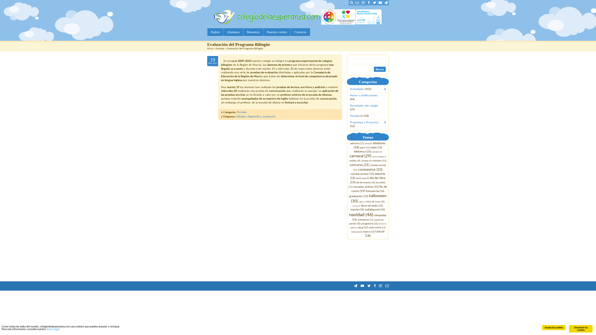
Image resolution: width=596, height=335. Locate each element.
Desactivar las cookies (581, 328)
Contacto (300, 32)
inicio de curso (375, 202)
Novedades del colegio (364, 106)
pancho (379, 220)
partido (355, 224)
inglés (362, 202)
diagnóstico (254, 116)
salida (353, 228)
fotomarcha (375, 191)
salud (362, 227)
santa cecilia (377, 227)
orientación (366, 220)
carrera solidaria (379, 157)
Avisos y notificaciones (364, 95)
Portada (220, 48)
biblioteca (362, 151)
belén (376, 147)
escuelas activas (366, 186)
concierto (379, 161)
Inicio (210, 48)
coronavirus (370, 169)
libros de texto (372, 206)
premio (382, 224)
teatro (369, 231)
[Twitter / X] (374, 2)
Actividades (357, 89)
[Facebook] (369, 2)
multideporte (375, 209)
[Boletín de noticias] (357, 2)
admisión (357, 143)
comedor (366, 161)
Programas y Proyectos (364, 122)
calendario (377, 152)
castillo (354, 161)
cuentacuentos (362, 174)
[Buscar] (351, 2)
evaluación (269, 116)
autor (365, 148)
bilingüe (241, 116)
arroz (368, 144)
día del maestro (365, 183)
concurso (359, 165)
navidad (361, 214)
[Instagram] (363, 2)
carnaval (360, 156)
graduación (358, 196)
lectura (356, 206)
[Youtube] (380, 2)
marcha (357, 209)
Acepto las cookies (554, 327)
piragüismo (369, 223)
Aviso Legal (52, 329)
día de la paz (362, 178)
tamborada (357, 232)
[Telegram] (386, 2)
